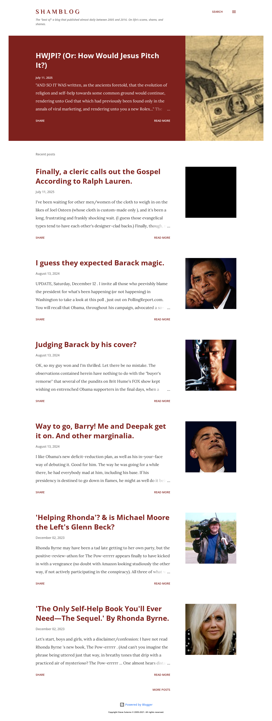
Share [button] (40, 121)
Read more (162, 121)
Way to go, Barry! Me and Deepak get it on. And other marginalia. (101, 430)
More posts (161, 690)
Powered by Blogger (138, 704)
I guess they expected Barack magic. (100, 263)
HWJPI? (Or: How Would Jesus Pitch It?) (97, 60)
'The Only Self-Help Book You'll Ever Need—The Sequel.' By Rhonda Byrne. (102, 613)
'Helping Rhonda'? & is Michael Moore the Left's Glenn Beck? (102, 522)
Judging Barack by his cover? (86, 344)
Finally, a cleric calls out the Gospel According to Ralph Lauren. (98, 176)
